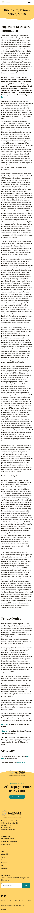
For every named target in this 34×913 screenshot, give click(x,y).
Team (3, 860)
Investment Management (9, 842)
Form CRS (28, 901)
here (3, 97)
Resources (4, 869)
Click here (4, 724)
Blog (2, 866)
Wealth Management (7, 839)
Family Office (5, 845)
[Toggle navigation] (29, 2)
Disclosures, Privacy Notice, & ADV (12, 901)
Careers (3, 857)
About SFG (4, 854)
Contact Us (16, 797)
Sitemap (4, 910)
